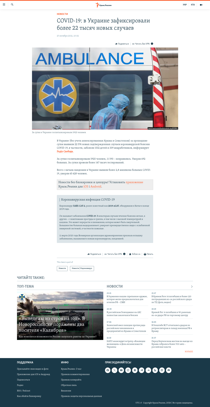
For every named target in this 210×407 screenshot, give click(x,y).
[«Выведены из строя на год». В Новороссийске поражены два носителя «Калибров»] (60, 316)
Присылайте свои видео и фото (32, 369)
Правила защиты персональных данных (81, 396)
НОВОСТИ (115, 287)
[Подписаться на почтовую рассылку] (168, 370)
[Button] (122, 44)
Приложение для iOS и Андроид (33, 374)
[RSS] (155, 370)
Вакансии (66, 391)
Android (95, 186)
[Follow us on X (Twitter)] (114, 370)
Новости (62, 14)
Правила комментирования (75, 374)
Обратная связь (69, 385)
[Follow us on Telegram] (141, 370)
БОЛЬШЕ (189, 352)
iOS (85, 186)
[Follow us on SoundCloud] (148, 370)
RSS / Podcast (23, 391)
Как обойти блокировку (29, 396)
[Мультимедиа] (201, 5)
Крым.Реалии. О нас (71, 369)
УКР (185, 5)
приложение (134, 182)
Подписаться (23, 380)
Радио (20, 385)
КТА (193, 5)
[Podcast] (162, 370)
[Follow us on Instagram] (128, 370)
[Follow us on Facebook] (107, 370)
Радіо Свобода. (65, 151)
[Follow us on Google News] (135, 370)
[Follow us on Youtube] (121, 370)
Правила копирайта (71, 380)
